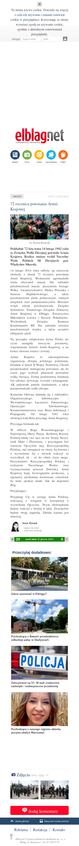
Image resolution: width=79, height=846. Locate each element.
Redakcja (40, 829)
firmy (63, 156)
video (39, 156)
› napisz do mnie (30, 528)
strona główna (22, 821)
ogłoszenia (51, 156)
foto (27, 156)
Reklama (21, 829)
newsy (15, 156)
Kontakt (58, 829)
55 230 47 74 (52, 842)
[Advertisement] (39, 83)
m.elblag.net (39, 135)
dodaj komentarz (43, 811)
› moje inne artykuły (32, 530)
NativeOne (39, 739)
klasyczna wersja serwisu (56, 821)
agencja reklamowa (36, 838)
